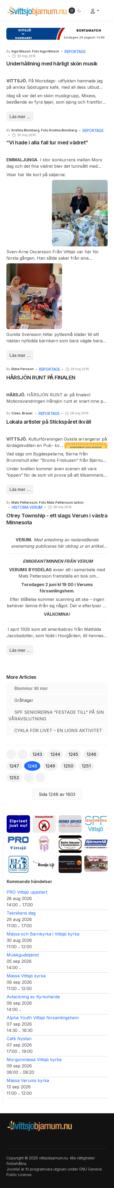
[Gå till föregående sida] (22, 754)
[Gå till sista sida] (40, 777)
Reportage (74, 51)
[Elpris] (18, 823)
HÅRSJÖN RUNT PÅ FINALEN (40, 377)
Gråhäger (23, 700)
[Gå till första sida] (11, 754)
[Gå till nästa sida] (29, 777)
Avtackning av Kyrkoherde (33, 996)
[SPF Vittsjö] (96, 823)
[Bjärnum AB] (96, 843)
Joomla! (13, 1169)
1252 (14, 777)
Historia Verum (27, 507)
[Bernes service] (70, 823)
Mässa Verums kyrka (28, 1080)
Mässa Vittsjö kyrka (26, 975)
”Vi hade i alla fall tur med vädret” (47, 142)
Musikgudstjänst (23, 955)
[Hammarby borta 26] (57, 33)
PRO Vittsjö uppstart (27, 892)
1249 (50, 766)
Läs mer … (20, 116)
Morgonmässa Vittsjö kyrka (34, 1059)
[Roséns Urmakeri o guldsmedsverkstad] (70, 843)
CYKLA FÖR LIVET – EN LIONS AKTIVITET (57, 730)
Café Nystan (19, 1038)
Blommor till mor (30, 688)
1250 (68, 766)
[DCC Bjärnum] (44, 843)
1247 (14, 766)
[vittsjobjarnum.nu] (36, 10)
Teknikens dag (21, 913)
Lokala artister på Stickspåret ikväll (48, 422)
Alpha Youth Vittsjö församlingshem (42, 1017)
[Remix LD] (44, 864)
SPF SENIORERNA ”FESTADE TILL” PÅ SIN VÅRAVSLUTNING (56, 715)
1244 (55, 754)
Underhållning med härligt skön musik (52, 63)
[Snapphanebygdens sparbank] (70, 864)
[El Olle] (18, 864)
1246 (91, 754)
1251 (86, 766)
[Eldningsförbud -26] (44, 823)
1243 (37, 754)
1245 (73, 754)
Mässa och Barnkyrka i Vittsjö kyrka (43, 934)
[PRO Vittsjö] (18, 843)
